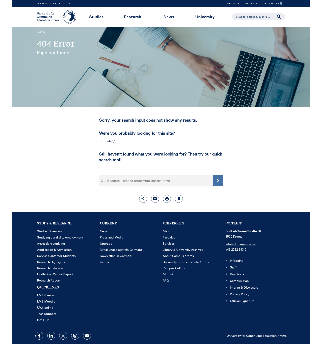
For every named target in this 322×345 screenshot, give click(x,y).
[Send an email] (155, 199)
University (205, 16)
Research (132, 16)
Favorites (270, 4)
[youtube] (87, 336)
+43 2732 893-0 (235, 249)
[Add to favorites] (179, 199)
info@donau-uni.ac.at (240, 244)
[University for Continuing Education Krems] (57, 16)
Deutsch (233, 3)
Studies (96, 16)
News (168, 16)
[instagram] (75, 336)
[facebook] (39, 336)
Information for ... (50, 3)
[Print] (167, 199)
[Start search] (279, 16)
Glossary (251, 4)
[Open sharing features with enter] (143, 199)
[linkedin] (51, 336)
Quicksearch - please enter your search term (135, 180)
